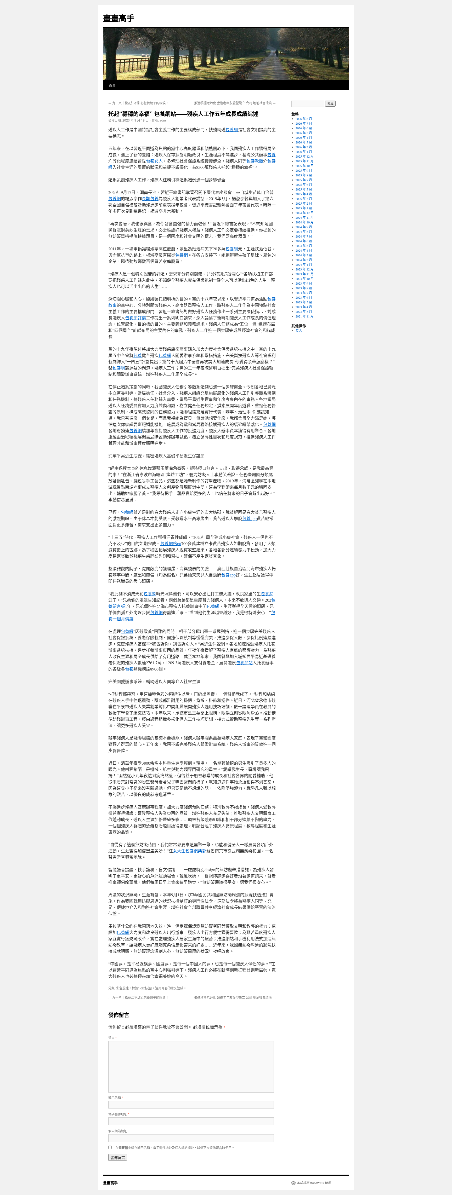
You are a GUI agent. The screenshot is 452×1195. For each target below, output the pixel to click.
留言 (112, 1037)
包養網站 (244, 662)
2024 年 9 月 (304, 227)
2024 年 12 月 (305, 213)
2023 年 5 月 (304, 302)
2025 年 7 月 (304, 180)
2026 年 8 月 (304, 119)
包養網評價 (135, 317)
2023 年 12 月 (305, 269)
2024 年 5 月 (304, 246)
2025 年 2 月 (304, 203)
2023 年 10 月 (305, 278)
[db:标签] (146, 988)
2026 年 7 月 (304, 123)
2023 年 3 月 (304, 311)
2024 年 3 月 (304, 255)
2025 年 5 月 (304, 189)
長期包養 (150, 198)
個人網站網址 (117, 1131)
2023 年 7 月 (304, 293)
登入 (299, 330)
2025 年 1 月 (304, 208)
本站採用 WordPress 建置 (314, 1183)
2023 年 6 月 (304, 297)
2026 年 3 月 (304, 142)
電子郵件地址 (118, 1114)
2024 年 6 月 (304, 241)
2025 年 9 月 (304, 170)
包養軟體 (254, 161)
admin (164, 120)
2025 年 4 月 (304, 194)
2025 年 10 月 (305, 166)
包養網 (231, 129)
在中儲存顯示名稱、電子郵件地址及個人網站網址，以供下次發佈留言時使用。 (175, 1147)
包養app (249, 518)
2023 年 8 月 (304, 288)
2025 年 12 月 (305, 156)
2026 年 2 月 (304, 147)
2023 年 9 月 (304, 283)
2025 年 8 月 (304, 175)
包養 (271, 154)
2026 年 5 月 (304, 133)
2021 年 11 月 (305, 316)
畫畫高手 (118, 17)
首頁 (112, 85)
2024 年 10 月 (305, 222)
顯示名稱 (115, 1097)
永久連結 (177, 988)
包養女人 (154, 161)
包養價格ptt (170, 543)
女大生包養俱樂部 (189, 850)
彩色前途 (122, 988)
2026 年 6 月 (304, 128)
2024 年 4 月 (304, 250)
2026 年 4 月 (304, 137)
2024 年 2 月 (304, 260)
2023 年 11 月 (305, 274)
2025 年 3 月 (304, 199)
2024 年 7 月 (304, 236)
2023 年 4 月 (304, 307)
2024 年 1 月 (304, 264)
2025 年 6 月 (304, 184)
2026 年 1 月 (304, 151)
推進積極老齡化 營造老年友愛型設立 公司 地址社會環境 (235, 103)
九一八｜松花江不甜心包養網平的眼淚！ (138, 103)
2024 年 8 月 (304, 231)
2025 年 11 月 (305, 161)
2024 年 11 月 (305, 217)
